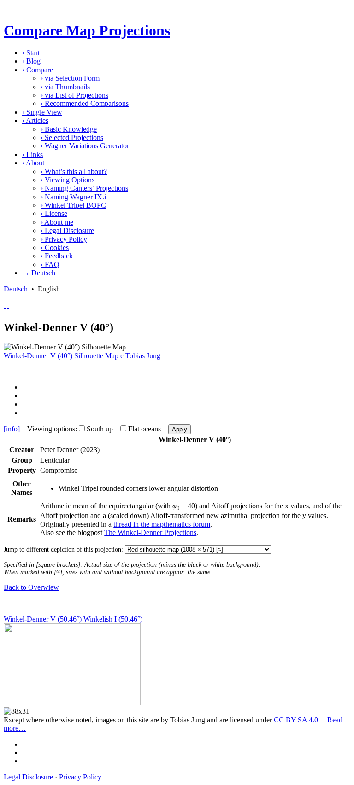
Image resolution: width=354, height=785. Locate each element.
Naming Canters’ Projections (84, 188)
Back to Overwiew (31, 587)
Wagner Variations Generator (85, 146)
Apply (179, 429)
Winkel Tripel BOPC (73, 205)
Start (31, 53)
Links (32, 154)
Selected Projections (72, 137)
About (33, 163)
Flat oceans (144, 429)
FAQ (50, 264)
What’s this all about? (74, 171)
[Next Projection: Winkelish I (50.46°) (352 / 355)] (8, 305)
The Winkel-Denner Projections (150, 532)
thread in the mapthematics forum (161, 524)
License (54, 213)
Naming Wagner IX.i (73, 197)
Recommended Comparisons (85, 103)
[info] (12, 429)
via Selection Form (70, 78)
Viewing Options (67, 180)
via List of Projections (74, 95)
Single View (42, 112)
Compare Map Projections (87, 30)
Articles (35, 120)
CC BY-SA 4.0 (296, 720)
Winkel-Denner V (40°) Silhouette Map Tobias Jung (82, 356)
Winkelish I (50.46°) (112, 619)
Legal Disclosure (67, 230)
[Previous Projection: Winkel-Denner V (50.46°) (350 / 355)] (5, 305)
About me (57, 222)
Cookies (55, 247)
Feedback (57, 256)
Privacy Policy (64, 239)
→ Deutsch (38, 273)
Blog (31, 61)
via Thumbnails (65, 87)
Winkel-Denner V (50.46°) (43, 619)
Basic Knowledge (69, 129)
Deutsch (16, 289)
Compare (37, 70)
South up (100, 429)
